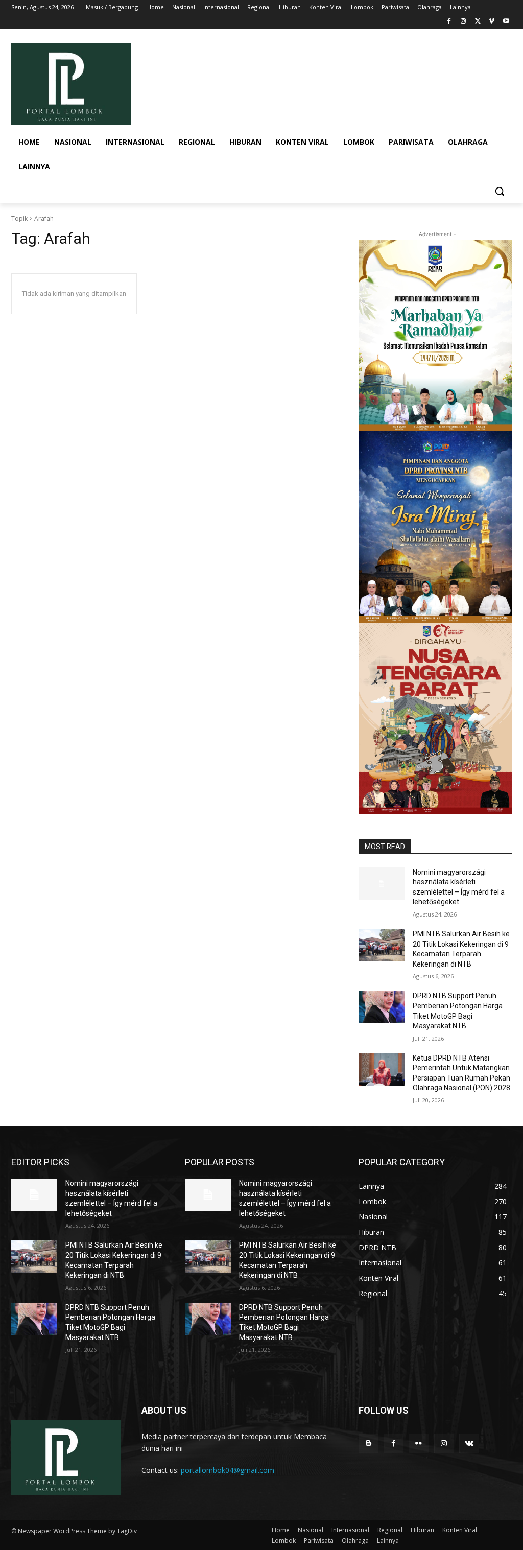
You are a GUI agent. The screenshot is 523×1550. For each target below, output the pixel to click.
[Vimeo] (491, 22)
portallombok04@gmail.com (227, 1470)
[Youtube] (506, 22)
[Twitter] (478, 22)
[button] (499, 191)
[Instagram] (463, 22)
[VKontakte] (469, 1443)
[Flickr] (419, 1443)
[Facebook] (449, 22)
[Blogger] (368, 1443)
